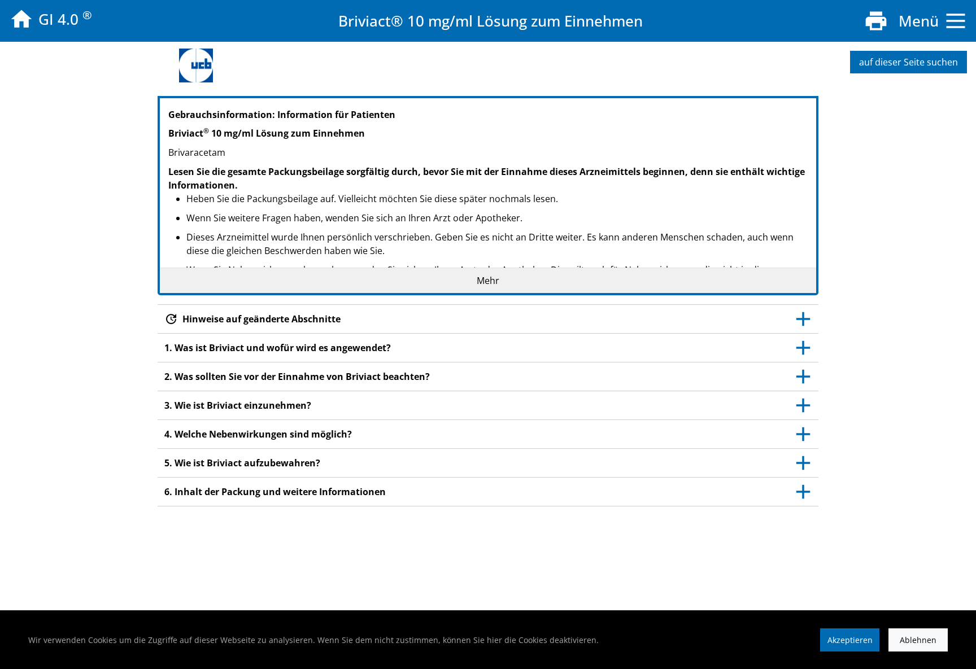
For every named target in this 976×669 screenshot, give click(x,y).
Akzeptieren (850, 640)
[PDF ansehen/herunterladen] (876, 20)
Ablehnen (918, 640)
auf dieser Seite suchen (908, 62)
